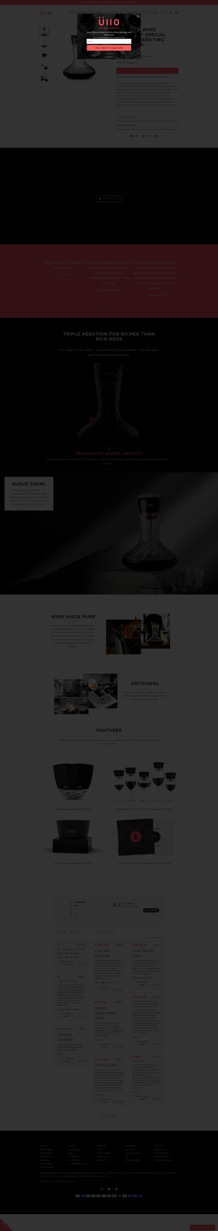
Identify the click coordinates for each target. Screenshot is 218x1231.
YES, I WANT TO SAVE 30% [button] (109, 47)
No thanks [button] (109, 53)
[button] (138, 16)
